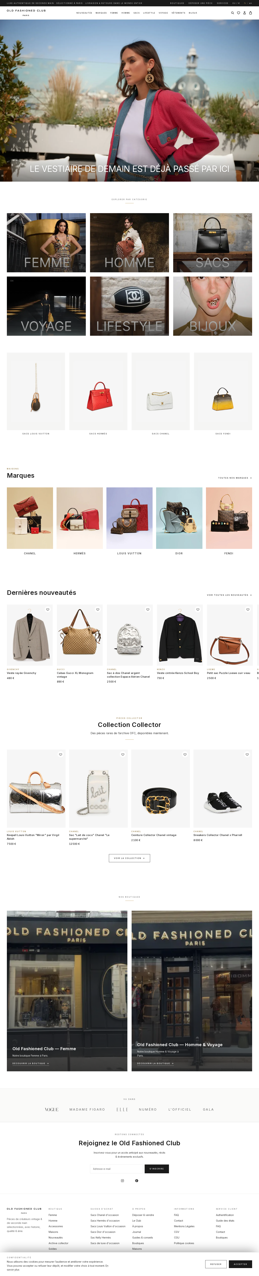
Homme (126, 13)
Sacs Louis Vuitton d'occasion (108, 1226)
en (250, 3)
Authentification (225, 1214)
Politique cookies (184, 1243)
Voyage (163, 13)
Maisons (53, 1231)
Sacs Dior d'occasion (103, 1231)
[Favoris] (238, 12)
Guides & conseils (142, 1237)
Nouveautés (84, 13)
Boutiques (177, 3)
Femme (114, 13)
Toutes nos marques (235, 478)
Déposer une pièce (201, 3)
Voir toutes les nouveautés (229, 595)
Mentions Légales (184, 1226)
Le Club (136, 1220)
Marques (101, 13)
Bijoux (193, 13)
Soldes (53, 1248)
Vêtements (178, 13)
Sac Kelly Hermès (101, 1237)
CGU (176, 1237)
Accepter (240, 1264)
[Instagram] (122, 1180)
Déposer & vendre (143, 1214)
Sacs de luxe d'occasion (105, 1243)
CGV (176, 1231)
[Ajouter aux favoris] (48, 609)
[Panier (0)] (250, 12)
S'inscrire (157, 1168)
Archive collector (58, 1243)
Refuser (216, 1264)
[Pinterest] (136, 1180)
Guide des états (225, 1220)
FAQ (176, 1214)
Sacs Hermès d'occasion (105, 1220)
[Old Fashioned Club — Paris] (26, 13)
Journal (136, 1231)
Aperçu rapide (31, 664)
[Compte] (244, 12)
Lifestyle (149, 13)
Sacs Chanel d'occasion (105, 1214)
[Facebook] (129, 1180)
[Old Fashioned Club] (25, 1211)
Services (222, 3)
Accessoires (56, 1226)
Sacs (137, 13)
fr (245, 3)
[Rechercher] (232, 12)
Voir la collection (129, 858)
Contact (178, 1220)
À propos (137, 1226)
